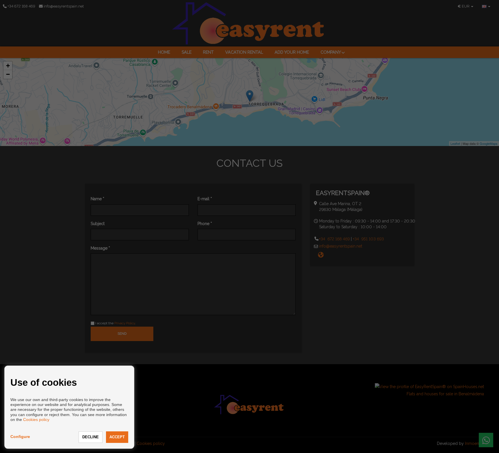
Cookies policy (36, 419)
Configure (20, 436)
